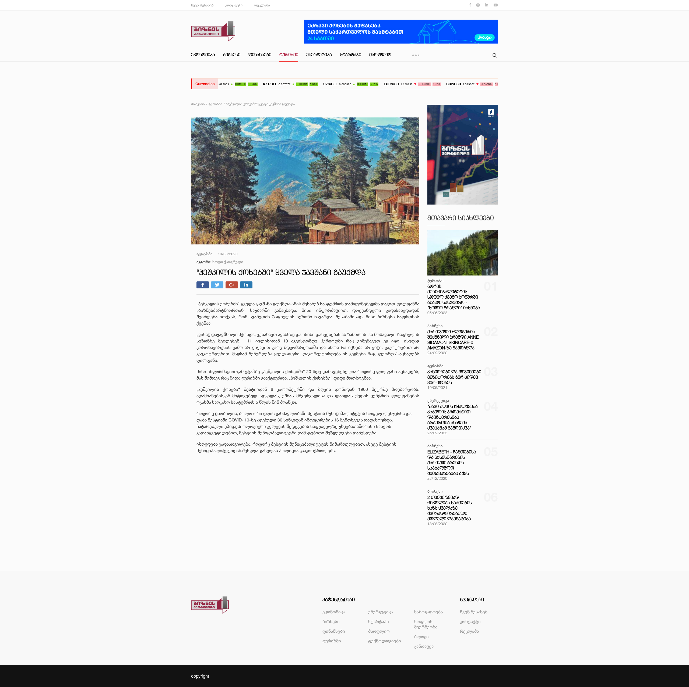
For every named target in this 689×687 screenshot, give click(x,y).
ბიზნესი (231, 54)
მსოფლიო (380, 54)
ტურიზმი (288, 54)
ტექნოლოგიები (384, 640)
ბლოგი (421, 636)
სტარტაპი (350, 54)
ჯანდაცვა (424, 646)
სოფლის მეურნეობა (425, 624)
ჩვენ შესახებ (202, 5)
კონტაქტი (233, 5)
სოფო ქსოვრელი (227, 261)
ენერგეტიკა (319, 54)
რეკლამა (262, 5)
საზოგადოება (428, 611)
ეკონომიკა (203, 54)
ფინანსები (259, 54)
